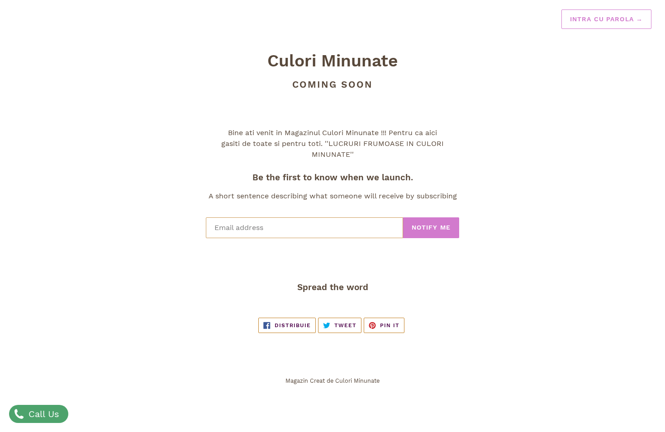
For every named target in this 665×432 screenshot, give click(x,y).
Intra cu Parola (606, 19)
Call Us (42, 414)
